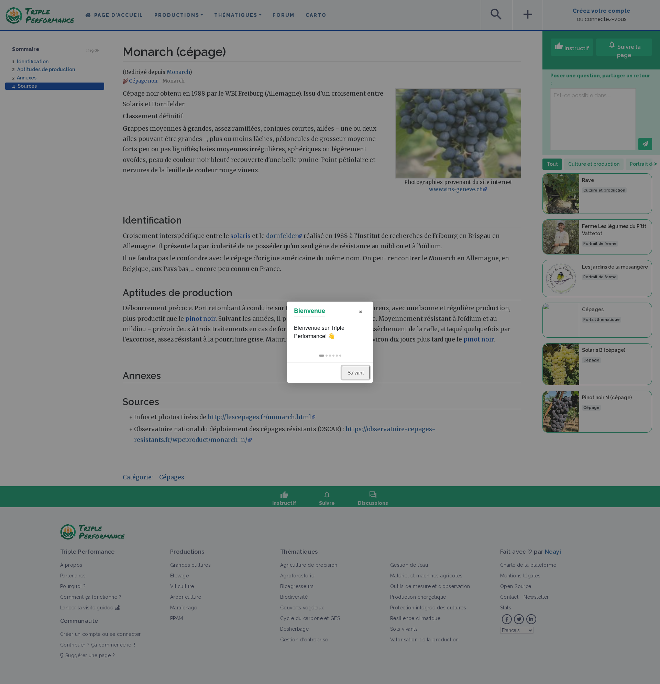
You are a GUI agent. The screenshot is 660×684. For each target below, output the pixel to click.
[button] (321, 356)
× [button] (361, 311)
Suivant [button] (356, 372)
